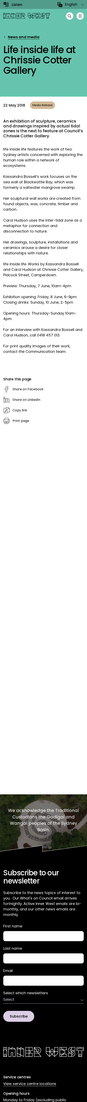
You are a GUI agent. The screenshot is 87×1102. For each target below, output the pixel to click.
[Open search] (69, 16)
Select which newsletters (25, 993)
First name (12, 926)
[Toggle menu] (80, 16)
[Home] (26, 16)
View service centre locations (29, 1083)
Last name (12, 948)
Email (8, 970)
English (71, 4)
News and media (23, 36)
